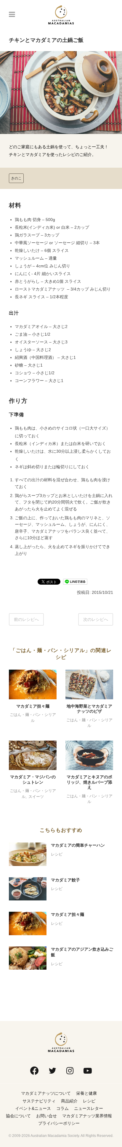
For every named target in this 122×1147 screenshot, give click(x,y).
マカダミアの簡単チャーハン (78, 845)
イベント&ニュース (33, 1108)
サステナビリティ (39, 1101)
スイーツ (36, 796)
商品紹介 (69, 1101)
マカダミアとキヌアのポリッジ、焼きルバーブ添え (89, 782)
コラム (62, 1108)
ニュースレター (88, 1108)
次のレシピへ (95, 619)
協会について (18, 1115)
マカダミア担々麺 (32, 706)
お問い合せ (46, 1115)
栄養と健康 (86, 1093)
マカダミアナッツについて (46, 1093)
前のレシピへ (26, 619)
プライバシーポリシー (59, 1123)
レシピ (56, 854)
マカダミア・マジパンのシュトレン (33, 779)
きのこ (16, 178)
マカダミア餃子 (65, 880)
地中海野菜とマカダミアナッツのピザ (89, 709)
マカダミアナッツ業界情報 (87, 1115)
